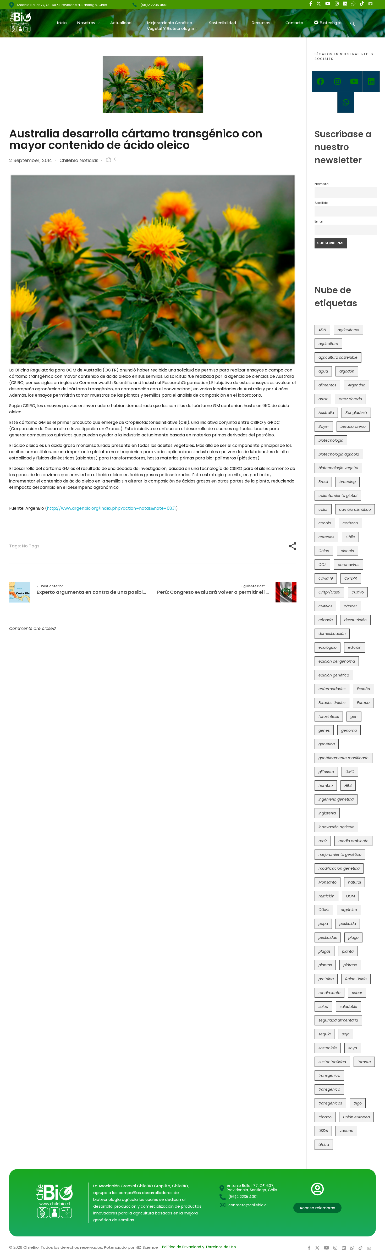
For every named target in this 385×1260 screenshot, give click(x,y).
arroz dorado (350, 399)
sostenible (327, 1048)
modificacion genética (339, 868)
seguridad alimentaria (338, 1020)
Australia (326, 412)
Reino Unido (356, 978)
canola (324, 523)
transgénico (329, 1089)
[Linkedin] (371, 81)
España (363, 688)
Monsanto (327, 882)
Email (319, 221)
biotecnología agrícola (338, 454)
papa (323, 923)
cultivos (325, 606)
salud (323, 1006)
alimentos (327, 385)
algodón (346, 371)
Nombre (322, 184)
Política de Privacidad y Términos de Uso (199, 1247)
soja (345, 1034)
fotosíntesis (328, 716)
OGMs (323, 909)
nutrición (326, 896)
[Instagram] (337, 81)
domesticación (332, 633)
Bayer (323, 426)
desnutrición (355, 620)
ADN (322, 329)
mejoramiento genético (339, 854)
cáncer (350, 606)
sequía (324, 1034)
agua (323, 371)
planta (348, 951)
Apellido (321, 203)
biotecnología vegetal (338, 467)
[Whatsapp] (345, 102)
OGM (350, 896)
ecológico (327, 647)
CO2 (322, 564)
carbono (350, 523)
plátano (350, 965)
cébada (325, 620)
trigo (358, 1103)
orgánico (349, 909)
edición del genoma (336, 661)
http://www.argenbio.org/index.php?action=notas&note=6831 (111, 508)
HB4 (348, 785)
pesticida (347, 923)
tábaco (325, 1117)
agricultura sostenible (338, 357)
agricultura (328, 343)
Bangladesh (356, 412)
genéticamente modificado (343, 758)
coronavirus (348, 564)
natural (354, 882)
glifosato (326, 771)
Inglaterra (327, 813)
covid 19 (325, 578)
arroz (322, 399)
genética (326, 744)
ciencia (347, 550)
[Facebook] (320, 81)
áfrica (323, 1144)
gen (354, 716)
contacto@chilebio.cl (247, 1205)
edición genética (333, 675)
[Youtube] (354, 81)
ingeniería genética (336, 799)
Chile (350, 537)
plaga (353, 937)
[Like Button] (108, 159)
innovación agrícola (336, 827)
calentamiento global (337, 495)
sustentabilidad (332, 1061)
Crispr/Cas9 (329, 592)
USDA (323, 1130)
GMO (349, 771)
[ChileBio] (23, 22)
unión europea (356, 1117)
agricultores (348, 329)
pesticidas (327, 937)
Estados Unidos (331, 702)
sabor (357, 992)
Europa (363, 702)
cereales (326, 537)
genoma (349, 730)
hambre (325, 785)
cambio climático (355, 509)
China (323, 550)
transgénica (329, 1075)
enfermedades (331, 688)
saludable (348, 1006)
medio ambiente (353, 840)
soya (352, 1048)
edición (354, 647)
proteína (326, 978)
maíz (322, 840)
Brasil (323, 481)
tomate (364, 1061)
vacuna (346, 1130)
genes (324, 730)
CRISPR (350, 578)
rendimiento (329, 992)
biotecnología (330, 440)
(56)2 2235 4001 (153, 4)
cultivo (358, 592)
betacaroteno (353, 426)
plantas (325, 965)
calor (323, 509)
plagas (324, 951)
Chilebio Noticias (78, 160)
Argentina (356, 385)
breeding (347, 481)
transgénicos (330, 1103)
